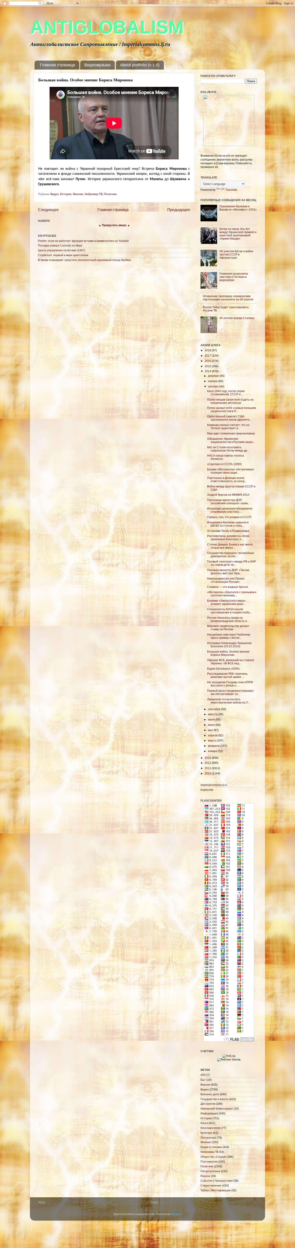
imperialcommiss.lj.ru (214, 784)
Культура (206, 1132)
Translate (231, 189)
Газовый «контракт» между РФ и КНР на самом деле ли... (231, 563)
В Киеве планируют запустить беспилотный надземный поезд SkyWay (84, 259)
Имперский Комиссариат (217, 1108)
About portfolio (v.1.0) (139, 65)
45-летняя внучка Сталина (236, 317)
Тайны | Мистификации (216, 1190)
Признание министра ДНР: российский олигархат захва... (228, 501)
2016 (208, 360)
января (213, 751)
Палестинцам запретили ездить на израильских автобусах (230, 401)
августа (213, 714)
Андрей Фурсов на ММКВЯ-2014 (228, 494)
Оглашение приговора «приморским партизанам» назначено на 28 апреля (228, 298)
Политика (110, 194)
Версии (205, 1084)
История (65, 194)
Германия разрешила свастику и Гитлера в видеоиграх (233, 276)
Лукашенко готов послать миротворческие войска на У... (228, 701)
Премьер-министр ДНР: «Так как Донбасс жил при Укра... (228, 571)
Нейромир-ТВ (94, 194)
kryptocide (207, 789)
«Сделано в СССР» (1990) (224, 464)
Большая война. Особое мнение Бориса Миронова (228, 653)
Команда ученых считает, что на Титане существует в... (228, 426)
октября (213, 386)
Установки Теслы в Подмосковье (228, 530)
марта (212, 740)
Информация (209, 1113)
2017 (208, 355)
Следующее (48, 210)
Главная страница (57, 65)
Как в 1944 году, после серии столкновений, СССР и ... (226, 393)
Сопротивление (211, 1185)
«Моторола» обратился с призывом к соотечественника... (231, 594)
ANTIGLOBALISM (107, 27)
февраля (214, 745)
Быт (203, 1079)
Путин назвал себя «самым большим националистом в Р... (231, 409)
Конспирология (211, 1127)
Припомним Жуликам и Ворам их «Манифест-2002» (238, 208)
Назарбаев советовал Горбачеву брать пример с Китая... (228, 636)
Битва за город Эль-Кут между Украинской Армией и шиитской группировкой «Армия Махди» (238, 233)
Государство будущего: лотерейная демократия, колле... (230, 554)
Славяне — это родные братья (227, 586)
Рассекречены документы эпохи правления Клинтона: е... (228, 537)
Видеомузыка (97, 65)
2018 (208, 350)
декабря (213, 375)
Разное (205, 1176)
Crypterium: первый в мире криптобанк (63, 255)
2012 (208, 762)
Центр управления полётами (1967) (61, 250)
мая (211, 730)
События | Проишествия (217, 1180)
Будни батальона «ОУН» (223, 668)
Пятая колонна (210, 1171)
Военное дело (210, 1094)
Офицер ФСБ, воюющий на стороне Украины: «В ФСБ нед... (230, 662)
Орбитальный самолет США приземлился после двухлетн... (229, 418)
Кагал (204, 1123)
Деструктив (208, 1103)
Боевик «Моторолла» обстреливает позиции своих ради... (230, 471)
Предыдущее (178, 210)
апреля (213, 735)
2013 (208, 757)
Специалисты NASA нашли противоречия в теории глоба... (229, 611)
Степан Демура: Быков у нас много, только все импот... (230, 546)
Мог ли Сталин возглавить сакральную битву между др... (228, 449)
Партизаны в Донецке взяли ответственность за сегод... (226, 479)
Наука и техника (211, 1146)
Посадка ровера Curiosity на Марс (60, 245)
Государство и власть (215, 1099)
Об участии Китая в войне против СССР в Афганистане (236, 254)
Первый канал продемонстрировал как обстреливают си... (230, 692)
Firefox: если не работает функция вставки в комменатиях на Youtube (83, 240)
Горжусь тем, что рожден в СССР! (229, 517)
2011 (208, 768)
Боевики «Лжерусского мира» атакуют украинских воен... (226, 602)
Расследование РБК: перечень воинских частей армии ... (227, 675)
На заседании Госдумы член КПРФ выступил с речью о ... (230, 684)
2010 (208, 773)
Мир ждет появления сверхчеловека (231, 433)
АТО (203, 1074)
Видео (54, 194)
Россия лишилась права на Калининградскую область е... (228, 619)
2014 (208, 371)
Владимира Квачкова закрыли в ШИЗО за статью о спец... (227, 524)
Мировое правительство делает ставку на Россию (228, 627)
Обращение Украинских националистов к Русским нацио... (231, 440)
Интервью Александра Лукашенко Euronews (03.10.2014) (229, 645)
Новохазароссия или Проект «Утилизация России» (226, 580)
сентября (214, 709)
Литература (208, 1137)
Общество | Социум (213, 1156)
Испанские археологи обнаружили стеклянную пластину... (229, 510)
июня (211, 724)
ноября (213, 381)
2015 (208, 366)
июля (211, 719)
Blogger (176, 1214)
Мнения (78, 194)
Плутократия (209, 1161)
